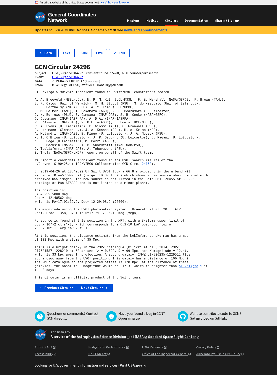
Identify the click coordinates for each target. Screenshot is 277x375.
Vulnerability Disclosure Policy (218, 354)
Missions (133, 20)
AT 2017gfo (188, 266)
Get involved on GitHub (208, 318)
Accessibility (44, 354)
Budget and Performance (107, 347)
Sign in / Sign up (227, 20)
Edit (122, 53)
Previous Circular (58, 287)
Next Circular (92, 287)
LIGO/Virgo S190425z (67, 77)
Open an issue (129, 318)
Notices (152, 20)
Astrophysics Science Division (101, 336)
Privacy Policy (206, 347)
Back (48, 53)
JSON (83, 53)
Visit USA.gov (131, 365)
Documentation (196, 20)
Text (66, 53)
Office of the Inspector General (165, 354)
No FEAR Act (97, 354)
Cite (99, 53)
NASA (139, 336)
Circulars (171, 20)
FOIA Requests (152, 347)
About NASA (43, 347)
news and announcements (145, 29)
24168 (146, 164)
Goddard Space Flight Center (172, 336)
